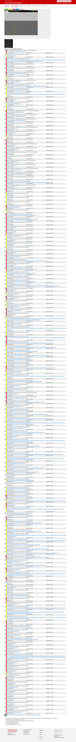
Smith (32, 535)
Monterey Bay (9, 281)
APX (28, 317)
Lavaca (22, 608)
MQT (28, 345)
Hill (14, 531)
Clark (13, 472)
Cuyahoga (8, 293)
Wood (40, 535)
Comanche (41, 553)
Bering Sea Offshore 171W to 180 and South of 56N (35, 260)
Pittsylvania (14, 120)
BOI (27, 400)
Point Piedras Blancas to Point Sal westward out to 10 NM (17, 363)
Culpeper (19, 51)
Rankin (38, 440)
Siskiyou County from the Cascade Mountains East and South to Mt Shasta (37, 343)
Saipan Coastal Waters (35, 522)
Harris (54, 617)
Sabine (26, 535)
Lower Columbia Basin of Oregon (13, 376)
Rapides (35, 454)
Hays (49, 608)
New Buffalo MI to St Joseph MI (25, 480)
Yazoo (60, 440)
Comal (12, 608)
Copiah (30, 440)
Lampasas (54, 553)
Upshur (37, 535)
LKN (26, 106)
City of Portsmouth (31, 215)
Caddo (59, 540)
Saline (8, 65)
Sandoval (8, 194)
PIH (27, 366)
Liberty (10, 617)
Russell (12, 264)
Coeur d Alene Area (16, 565)
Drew (32, 472)
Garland (10, 65)
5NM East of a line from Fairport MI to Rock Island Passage (17, 347)
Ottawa (22, 514)
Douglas (12, 306)
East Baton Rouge (36, 458)
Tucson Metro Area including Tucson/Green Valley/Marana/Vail (20, 657)
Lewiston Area (42, 565)
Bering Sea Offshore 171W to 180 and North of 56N (16, 260)
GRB (28, 93)
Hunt (18, 553)
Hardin (15, 161)
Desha (26, 472)
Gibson (10, 622)
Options (17, 9)
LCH (25, 444)
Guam (8, 527)
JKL (32, 168)
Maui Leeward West (10, 273)
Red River (56, 535)
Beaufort (16, 81)
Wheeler (8, 428)
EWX (25, 234)
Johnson (8, 136)
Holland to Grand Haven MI (22, 509)
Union (43, 540)
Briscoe (26, 414)
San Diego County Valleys (35, 422)
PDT (25, 332)
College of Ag (10, 733)
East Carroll (9, 467)
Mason (12, 514)
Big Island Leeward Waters (26, 548)
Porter (8, 484)
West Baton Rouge (44, 458)
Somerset (8, 227)
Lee (7, 608)
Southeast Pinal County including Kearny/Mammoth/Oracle (41, 655)
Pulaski (33, 432)
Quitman (8, 112)
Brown (10, 651)
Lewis (28, 174)
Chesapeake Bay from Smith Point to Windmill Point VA (40, 182)
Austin (48, 617)
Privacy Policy (56, 736)
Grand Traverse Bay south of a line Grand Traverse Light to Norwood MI (25, 319)
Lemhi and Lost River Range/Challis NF (45, 367)
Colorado (20, 617)
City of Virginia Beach (24, 215)
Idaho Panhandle (10, 314)
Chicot (8, 450)
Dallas (16, 472)
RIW (26, 135)
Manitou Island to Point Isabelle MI (25, 418)
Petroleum (8, 381)
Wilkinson (21, 463)
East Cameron (51, 454)
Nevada (19, 544)
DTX (28, 84)
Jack (13, 436)
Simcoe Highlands (27, 410)
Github (41, 734)
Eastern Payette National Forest (24, 402)
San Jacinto (22, 618)
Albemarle (15, 51)
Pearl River (11, 463)
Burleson (13, 617)
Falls (38, 531)
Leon (20, 531)
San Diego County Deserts (18, 627)
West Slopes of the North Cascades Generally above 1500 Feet (18, 496)
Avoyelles (59, 454)
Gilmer (22, 174)
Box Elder (8, 132)
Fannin (25, 553)
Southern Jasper (34, 446)
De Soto (39, 540)
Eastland (32, 553)
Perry (14, 73)
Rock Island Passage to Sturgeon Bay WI (14, 94)
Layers (6, 9)
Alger (12, 476)
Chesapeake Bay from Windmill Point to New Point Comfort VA (18, 182)
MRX (28, 263)
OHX (32, 127)
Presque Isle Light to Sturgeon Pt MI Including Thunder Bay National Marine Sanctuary (22, 328)
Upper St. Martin (20, 454)
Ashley (10, 450)
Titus (7, 536)
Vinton (11, 256)
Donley (15, 428)
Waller (51, 617)
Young (16, 557)
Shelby (11, 244)
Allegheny (14, 298)
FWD (25, 435)
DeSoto (11, 240)
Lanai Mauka (28, 273)
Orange (8, 51)
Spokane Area (17, 561)
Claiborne (34, 440)
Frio (7, 236)
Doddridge (19, 174)
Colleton (8, 81)
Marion (11, 440)
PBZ (28, 222)
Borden (8, 385)
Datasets (20, 5)
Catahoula (30, 467)
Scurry (17, 385)
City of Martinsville (20, 120)
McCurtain (8, 591)
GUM (28, 521)
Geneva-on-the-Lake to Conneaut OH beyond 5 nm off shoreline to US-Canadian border (24, 61)
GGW (28, 380)
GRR (28, 507)
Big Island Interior (17, 273)
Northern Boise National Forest (12, 402)
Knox (7, 518)
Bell (37, 553)
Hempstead (15, 544)
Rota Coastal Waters (10, 522)
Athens (8, 256)
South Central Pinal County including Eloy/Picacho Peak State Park (44, 657)
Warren (43, 440)
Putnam (13, 128)
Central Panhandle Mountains (33, 565)
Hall (29, 414)
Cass (59, 535)
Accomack (8, 190)
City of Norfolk (16, 215)
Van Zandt (14, 553)
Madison (11, 51)
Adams (20, 440)
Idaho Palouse (9, 565)
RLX (32, 172)
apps (70, 3)
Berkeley (12, 252)
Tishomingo (9, 165)
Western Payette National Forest (36, 402)
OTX (27, 313)
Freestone (17, 531)
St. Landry (15, 454)
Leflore (12, 441)
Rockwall (35, 557)
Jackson (13, 256)
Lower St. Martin (10, 454)
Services (39, 5)
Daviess (11, 631)
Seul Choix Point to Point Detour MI (13, 372)
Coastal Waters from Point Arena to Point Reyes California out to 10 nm (46, 573)
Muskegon (19, 514)
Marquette (8, 476)
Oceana (15, 514)
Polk (7, 617)
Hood (43, 557)
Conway (20, 73)
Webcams (44, 5)
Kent (14, 414)
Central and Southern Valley (34, 381)
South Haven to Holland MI (11, 509)
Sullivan (8, 679)
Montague (8, 531)
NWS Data (34, 5)
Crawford (8, 683)
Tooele (12, 132)
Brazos (18, 618)
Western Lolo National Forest (29, 219)
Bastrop (61, 608)
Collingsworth (19, 428)
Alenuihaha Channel (17, 548)
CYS (26, 54)
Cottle (8, 414)
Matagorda (28, 617)
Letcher (15, 169)
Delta (23, 553)
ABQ (26, 193)
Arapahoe (8, 306)
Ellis (13, 557)
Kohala (32, 273)
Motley (45, 414)
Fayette (8, 244)
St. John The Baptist (24, 459)
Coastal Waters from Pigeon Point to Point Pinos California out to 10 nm (20, 285)
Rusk (16, 535)
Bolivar (8, 440)
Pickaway (8, 599)
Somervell (46, 557)
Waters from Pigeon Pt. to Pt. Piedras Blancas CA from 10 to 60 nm (45, 285)
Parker (26, 557)
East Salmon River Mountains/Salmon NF (14, 367)
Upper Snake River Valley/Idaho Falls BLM (30, 367)
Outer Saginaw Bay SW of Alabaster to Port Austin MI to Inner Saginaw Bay (32, 86)
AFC (25, 259)
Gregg (29, 535)
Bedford (10, 153)
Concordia (23, 467)
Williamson (55, 608)
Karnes (43, 608)
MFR (27, 336)
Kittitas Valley (9, 333)
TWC (29, 654)
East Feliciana (13, 459)
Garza (37, 414)
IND (25, 503)
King (39, 414)
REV (28, 388)
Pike (17, 169)
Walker (62, 617)
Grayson (28, 553)
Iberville (19, 458)
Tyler (23, 446)
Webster (52, 540)
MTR (28, 276)
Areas (16, 5)
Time (14, 9)
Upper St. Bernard (25, 458)
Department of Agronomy (12, 734)
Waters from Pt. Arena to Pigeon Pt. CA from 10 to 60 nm (17, 277)
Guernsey (8, 579)
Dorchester (9, 103)
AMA (25, 426)
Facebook (41, 730)
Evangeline (29, 454)
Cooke (12, 531)
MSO (32, 176)
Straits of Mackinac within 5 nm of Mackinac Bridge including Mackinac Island (21, 351)
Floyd (12, 169)
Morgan (16, 651)
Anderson (8, 674)
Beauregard (40, 454)
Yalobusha (12, 112)
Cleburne (24, 73)
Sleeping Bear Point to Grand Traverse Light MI (34, 318)
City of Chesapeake (10, 215)
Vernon (55, 454)
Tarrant (29, 557)
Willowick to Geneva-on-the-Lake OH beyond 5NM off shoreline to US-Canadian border (23, 59)
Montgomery (44, 617)
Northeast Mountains (10, 561)
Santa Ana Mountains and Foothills (13, 422)
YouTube (41, 736)
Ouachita (29, 472)
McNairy (8, 161)
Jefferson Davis (48, 440)
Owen (8, 662)
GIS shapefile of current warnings (18, 714)
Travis (9, 608)
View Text (21, 50)
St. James (30, 459)
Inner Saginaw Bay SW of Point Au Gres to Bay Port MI (17, 90)
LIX (25, 457)
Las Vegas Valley (10, 643)
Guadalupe (37, 608)
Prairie (31, 432)
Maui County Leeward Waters (23, 500)
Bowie (10, 536)
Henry (8, 120)
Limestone (35, 531)
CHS (32, 80)
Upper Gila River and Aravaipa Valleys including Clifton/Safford (18, 655)
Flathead (8, 178)
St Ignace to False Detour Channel (13, 324)
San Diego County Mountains (25, 424)
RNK (32, 119)
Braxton (11, 174)
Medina (9, 236)
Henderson (13, 674)
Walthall (14, 463)
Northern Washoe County (11, 393)
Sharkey (63, 440)
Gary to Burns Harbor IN (11, 488)
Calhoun (15, 174)
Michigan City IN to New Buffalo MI (13, 480)
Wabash (12, 505)
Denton (8, 436)
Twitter (41, 732)
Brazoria (26, 618)
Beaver (10, 298)
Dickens (41, 414)
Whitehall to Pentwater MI (43, 509)
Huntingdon (21, 116)
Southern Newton (28, 446)
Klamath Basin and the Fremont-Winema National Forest (54, 337)
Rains (11, 553)
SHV (25, 534)
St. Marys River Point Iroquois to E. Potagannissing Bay (40, 355)
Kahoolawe (23, 273)
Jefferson (8, 223)
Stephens (19, 557)
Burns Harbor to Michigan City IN (22, 488)
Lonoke (27, 432)
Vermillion (13, 708)
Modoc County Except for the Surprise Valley (15, 343)
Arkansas (8, 432)
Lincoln (13, 440)
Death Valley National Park (11, 639)
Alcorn (12, 165)
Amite (17, 463)
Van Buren (11, 73)
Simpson (27, 440)
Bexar (46, 608)
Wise (11, 436)
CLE (26, 58)
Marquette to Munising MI (11, 492)
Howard (14, 385)
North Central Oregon (23, 376)
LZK (32, 64)
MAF (25, 384)
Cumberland (9, 128)
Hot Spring (40, 432)
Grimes (40, 617)
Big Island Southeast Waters (36, 548)
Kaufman (39, 557)
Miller (32, 544)
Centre (8, 99)
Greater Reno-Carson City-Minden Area (14, 406)
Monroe (13, 662)
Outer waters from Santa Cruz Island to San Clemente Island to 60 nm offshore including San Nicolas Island (26, 612)
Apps (12, 5)
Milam (35, 553)
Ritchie (25, 174)
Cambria (8, 116)
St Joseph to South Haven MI (32, 509)
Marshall (8, 240)
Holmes (19, 441)
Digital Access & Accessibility (58, 737)
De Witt (19, 608)
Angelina (49, 535)
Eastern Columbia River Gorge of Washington (15, 410)
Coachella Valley (10, 627)
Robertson (23, 531)
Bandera (16, 236)
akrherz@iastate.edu (26, 733)
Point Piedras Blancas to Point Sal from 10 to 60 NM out (17, 595)
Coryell (44, 553)
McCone (23, 381)
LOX (28, 362)
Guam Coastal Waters (19, 522)
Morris (64, 535)
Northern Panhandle (23, 565)
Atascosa (32, 608)
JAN (25, 439)
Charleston (12, 81)
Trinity (56, 617)
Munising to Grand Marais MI (25, 359)
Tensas (26, 467)
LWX (32, 50)
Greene (22, 51)
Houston (16, 617)
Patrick (10, 120)
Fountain (18, 712)
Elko (7, 107)
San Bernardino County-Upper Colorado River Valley (26, 639)
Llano (58, 608)
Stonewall (17, 414)
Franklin (13, 186)
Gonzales (15, 608)
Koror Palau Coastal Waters (12, 603)
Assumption (31, 458)
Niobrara (8, 145)
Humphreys (24, 441)
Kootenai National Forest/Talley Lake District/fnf (15, 219)
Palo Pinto (23, 557)
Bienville (32, 540)
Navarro (16, 674)
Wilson (40, 608)
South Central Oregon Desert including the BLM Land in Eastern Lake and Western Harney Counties (25, 337)
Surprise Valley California (20, 398)
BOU (32, 68)
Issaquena (28, 441)
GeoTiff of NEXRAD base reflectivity (33, 714)
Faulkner (17, 73)
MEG (32, 110)
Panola (15, 112)
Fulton (8, 153)
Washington (9, 264)
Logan (8, 69)
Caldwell (11, 540)
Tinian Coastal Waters (27, 522)
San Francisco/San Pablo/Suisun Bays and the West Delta (22, 281)
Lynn (24, 414)
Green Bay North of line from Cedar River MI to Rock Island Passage (41, 347)
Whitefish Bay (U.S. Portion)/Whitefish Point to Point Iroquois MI (18, 355)
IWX (28, 479)
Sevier (22, 544)
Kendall (19, 236)
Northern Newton (10, 446)
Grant (14, 432)
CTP (27, 98)
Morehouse (18, 467)
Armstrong (12, 428)
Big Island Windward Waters (35, 500)
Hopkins (8, 553)
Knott (10, 169)
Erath (8, 557)
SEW (27, 495)
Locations (10, 9)
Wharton (14, 618)
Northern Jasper (16, 446)
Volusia (8, 157)
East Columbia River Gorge (52, 376)
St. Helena (18, 459)
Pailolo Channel (10, 548)
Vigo (7, 699)
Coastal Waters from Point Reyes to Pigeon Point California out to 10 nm (20, 573)
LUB (25, 413)
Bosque (31, 531)
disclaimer (65, 3)
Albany (12, 55)
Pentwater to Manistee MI (52, 509)
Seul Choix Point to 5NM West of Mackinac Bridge (16, 318)
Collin (15, 436)
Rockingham (15, 207)
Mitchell (11, 385)
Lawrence (53, 440)
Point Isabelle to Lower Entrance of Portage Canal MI (41, 418)
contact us (59, 3)
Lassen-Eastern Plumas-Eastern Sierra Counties (15, 389)
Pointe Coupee (59, 458)
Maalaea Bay (44, 548)
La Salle (8, 540)
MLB (28, 156)
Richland (41, 467)
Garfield (27, 381)
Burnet (51, 608)
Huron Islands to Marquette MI (21, 492)
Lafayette (19, 112)
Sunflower (16, 441)
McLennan (28, 531)
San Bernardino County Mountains (13, 424)
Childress (11, 414)
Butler (8, 298)
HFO (26, 272)
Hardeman (12, 161)
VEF (29, 634)
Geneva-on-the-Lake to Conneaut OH (46, 59)
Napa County (25, 627)
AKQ (26, 181)
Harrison (8, 174)
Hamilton (50, 553)
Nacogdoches (9, 535)
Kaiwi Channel (52, 500)
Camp (62, 535)
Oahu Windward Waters (44, 500)
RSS (40, 738)
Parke (10, 708)
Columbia (8, 544)
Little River (29, 544)
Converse (8, 55)
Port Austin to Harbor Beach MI (12, 86)
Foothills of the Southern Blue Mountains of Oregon (36, 376)
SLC (32, 131)
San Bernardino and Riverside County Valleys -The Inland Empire (53, 422)
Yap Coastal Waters (10, 587)
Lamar (20, 553)
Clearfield (11, 99)
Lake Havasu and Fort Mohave (12, 635)
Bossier (56, 540)
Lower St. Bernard (14, 458)
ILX (25, 650)
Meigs (17, 256)
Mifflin (10, 149)
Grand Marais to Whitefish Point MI (13, 359)
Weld (10, 69)
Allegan (25, 514)
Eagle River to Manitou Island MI (12, 418)
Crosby (31, 414)
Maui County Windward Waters (12, 500)
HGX (25, 616)
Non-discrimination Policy (58, 734)
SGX (25, 421)
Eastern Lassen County (11, 398)
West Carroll (13, 467)
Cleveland (19, 472)
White (8, 73)
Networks (28, 5)
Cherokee (19, 535)
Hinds (41, 440)
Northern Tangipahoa (52, 458)
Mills (47, 553)
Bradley (35, 472)
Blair (11, 116)
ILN (25, 598)
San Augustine (44, 535)
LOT (30, 483)
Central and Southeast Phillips (16, 381)
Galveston (32, 617)
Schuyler (13, 651)
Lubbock (20, 414)
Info (24, 5)
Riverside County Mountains (25, 422)
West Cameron (45, 454)
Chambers (11, 618)
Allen (33, 454)
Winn (17, 540)
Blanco (13, 236)
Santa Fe (8, 248)
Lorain (12, 293)
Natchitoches (20, 540)
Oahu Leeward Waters (59, 500)
